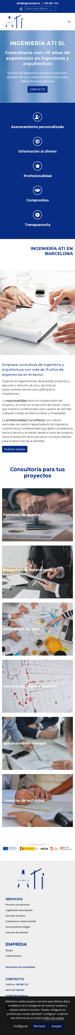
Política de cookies (53, 1018)
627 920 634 (18, 990)
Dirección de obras (15, 915)
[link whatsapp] (21, 8)
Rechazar (40, 1026)
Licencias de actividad (17, 932)
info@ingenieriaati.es (17, 995)
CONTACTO (37, 89)
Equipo (9, 950)
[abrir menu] (69, 21)
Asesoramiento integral (18, 926)
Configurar (20, 1026)
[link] (13, 22)
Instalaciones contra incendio (21, 921)
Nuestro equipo (14, 449)
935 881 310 (22, 984)
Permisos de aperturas (18, 904)
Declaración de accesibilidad (20, 967)
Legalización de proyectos (19, 910)
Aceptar (57, 1026)
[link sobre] (37, 881)
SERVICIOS (14, 899)
